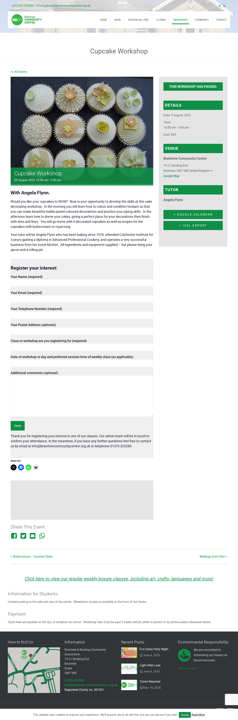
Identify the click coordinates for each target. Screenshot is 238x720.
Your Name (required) (27, 277)
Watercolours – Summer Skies (32, 556)
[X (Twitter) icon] (224, 6)
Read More (198, 714)
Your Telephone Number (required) (36, 309)
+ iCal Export (193, 225)
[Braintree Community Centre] (27, 19)
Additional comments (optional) (34, 373)
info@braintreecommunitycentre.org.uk (64, 5)
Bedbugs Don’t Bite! (213, 556)
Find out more (187, 668)
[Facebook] (15, 535)
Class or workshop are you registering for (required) (49, 341)
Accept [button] (185, 714)
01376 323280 (24, 5)
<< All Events (19, 72)
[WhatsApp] (42, 535)
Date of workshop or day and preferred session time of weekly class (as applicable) (72, 357)
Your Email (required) (26, 293)
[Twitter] (23, 535)
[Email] (32, 535)
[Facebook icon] (219, 6)
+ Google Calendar (193, 214)
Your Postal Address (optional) (33, 325)
